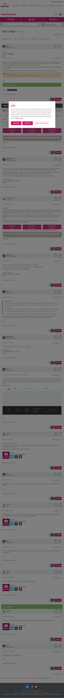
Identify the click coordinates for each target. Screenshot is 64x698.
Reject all (27, 123)
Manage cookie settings (41, 123)
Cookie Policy (19, 118)
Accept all (16, 123)
